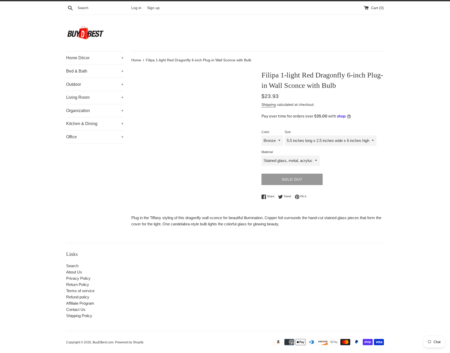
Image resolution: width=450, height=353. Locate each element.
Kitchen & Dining (94, 123)
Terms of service (80, 291)
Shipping (268, 104)
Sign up (153, 8)
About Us (74, 272)
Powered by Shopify (129, 342)
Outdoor (94, 84)
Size (288, 132)
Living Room (94, 97)
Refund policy (77, 297)
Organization (94, 110)
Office (94, 137)
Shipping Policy (79, 315)
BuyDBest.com (103, 342)
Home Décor (94, 58)
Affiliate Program (80, 303)
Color (265, 132)
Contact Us (75, 309)
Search (72, 266)
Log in (136, 8)
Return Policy (77, 284)
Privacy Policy (78, 278)
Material (267, 152)
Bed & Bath (94, 71)
